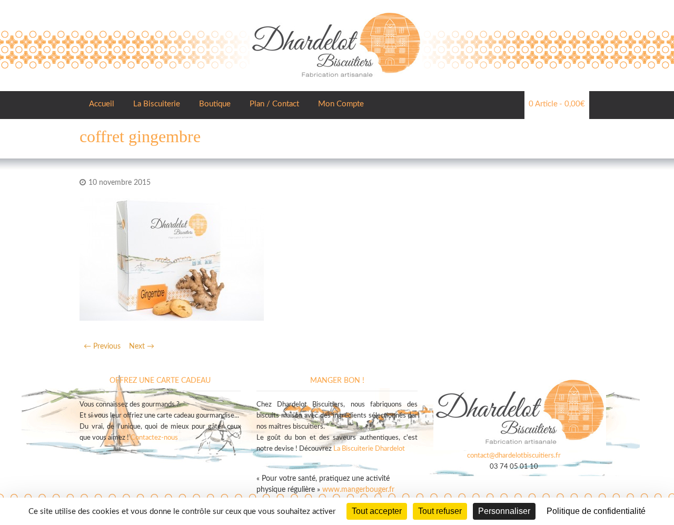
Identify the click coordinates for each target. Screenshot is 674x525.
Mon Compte (341, 104)
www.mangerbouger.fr (358, 489)
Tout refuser (440, 511)
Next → (141, 346)
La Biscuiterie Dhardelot (369, 448)
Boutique (215, 104)
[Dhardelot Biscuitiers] (336, 10)
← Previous (102, 346)
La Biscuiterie (156, 104)
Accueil (101, 104)
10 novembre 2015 (119, 182)
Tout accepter (377, 511)
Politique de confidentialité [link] (596, 511)
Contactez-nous (154, 437)
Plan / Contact (274, 104)
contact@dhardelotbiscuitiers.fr (514, 455)
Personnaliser (504, 511)
